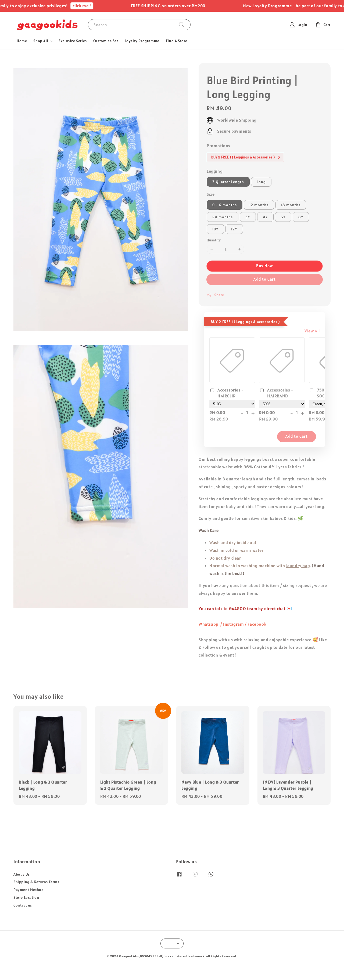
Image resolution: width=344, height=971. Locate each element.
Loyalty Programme (142, 40)
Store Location (26, 897)
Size (210, 194)
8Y (300, 217)
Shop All (40, 40)
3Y (247, 217)
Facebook (257, 624)
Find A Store (176, 40)
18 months (290, 204)
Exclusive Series (73, 40)
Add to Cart (264, 279)
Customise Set (105, 40)
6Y (283, 217)
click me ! (72, 5)
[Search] (181, 24)
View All (312, 331)
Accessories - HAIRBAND (280, 392)
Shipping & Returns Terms (36, 881)
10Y (215, 229)
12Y (234, 229)
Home (22, 40)
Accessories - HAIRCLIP (230, 392)
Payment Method (28, 889)
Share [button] (219, 294)
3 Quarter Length (228, 181)
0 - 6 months (224, 204)
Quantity (214, 240)
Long (261, 181)
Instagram (233, 624)
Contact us (22, 905)
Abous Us (21, 874)
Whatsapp (208, 624)
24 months (222, 217)
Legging (215, 171)
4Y (265, 217)
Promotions (218, 145)
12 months (258, 204)
